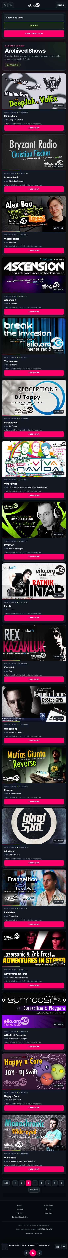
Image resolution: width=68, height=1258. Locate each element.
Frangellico (13, 916)
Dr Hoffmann (14, 855)
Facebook (38, 1233)
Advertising (48, 1205)
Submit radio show (34, 34)
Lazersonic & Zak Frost (18, 977)
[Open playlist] (57, 1246)
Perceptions (10, 422)
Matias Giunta (15, 794)
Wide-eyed (10, 1157)
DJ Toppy (13, 426)
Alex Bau (12, 242)
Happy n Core (11, 1096)
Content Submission (20, 1217)
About (19, 1205)
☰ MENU (60, 5)
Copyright (48, 1213)
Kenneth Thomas (16, 732)
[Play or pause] (32, 1252)
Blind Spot (9, 851)
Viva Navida (10, 483)
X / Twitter (29, 1233)
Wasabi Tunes (11, 238)
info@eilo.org (45, 1229)
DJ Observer (14, 487)
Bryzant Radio (11, 177)
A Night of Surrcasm (15, 1035)
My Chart (9, 544)
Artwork (58, 105)
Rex (10, 671)
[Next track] (39, 1253)
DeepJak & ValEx (16, 120)
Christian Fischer (16, 181)
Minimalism (10, 116)
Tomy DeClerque (16, 549)
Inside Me (9, 912)
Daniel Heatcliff (27, 487)
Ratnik (7, 606)
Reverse (8, 790)
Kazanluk (9, 667)
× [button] (64, 1246)
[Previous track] (26, 1253)
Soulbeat (13, 365)
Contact (20, 1209)
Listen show (34, 128)
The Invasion (11, 361)
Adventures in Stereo (15, 973)
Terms (48, 1209)
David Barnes (41, 487)
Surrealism (13, 1039)
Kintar (11, 610)
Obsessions (10, 728)
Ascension (10, 299)
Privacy (20, 1213)
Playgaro (23, 1039)
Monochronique (15, 1161)
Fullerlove (13, 304)
